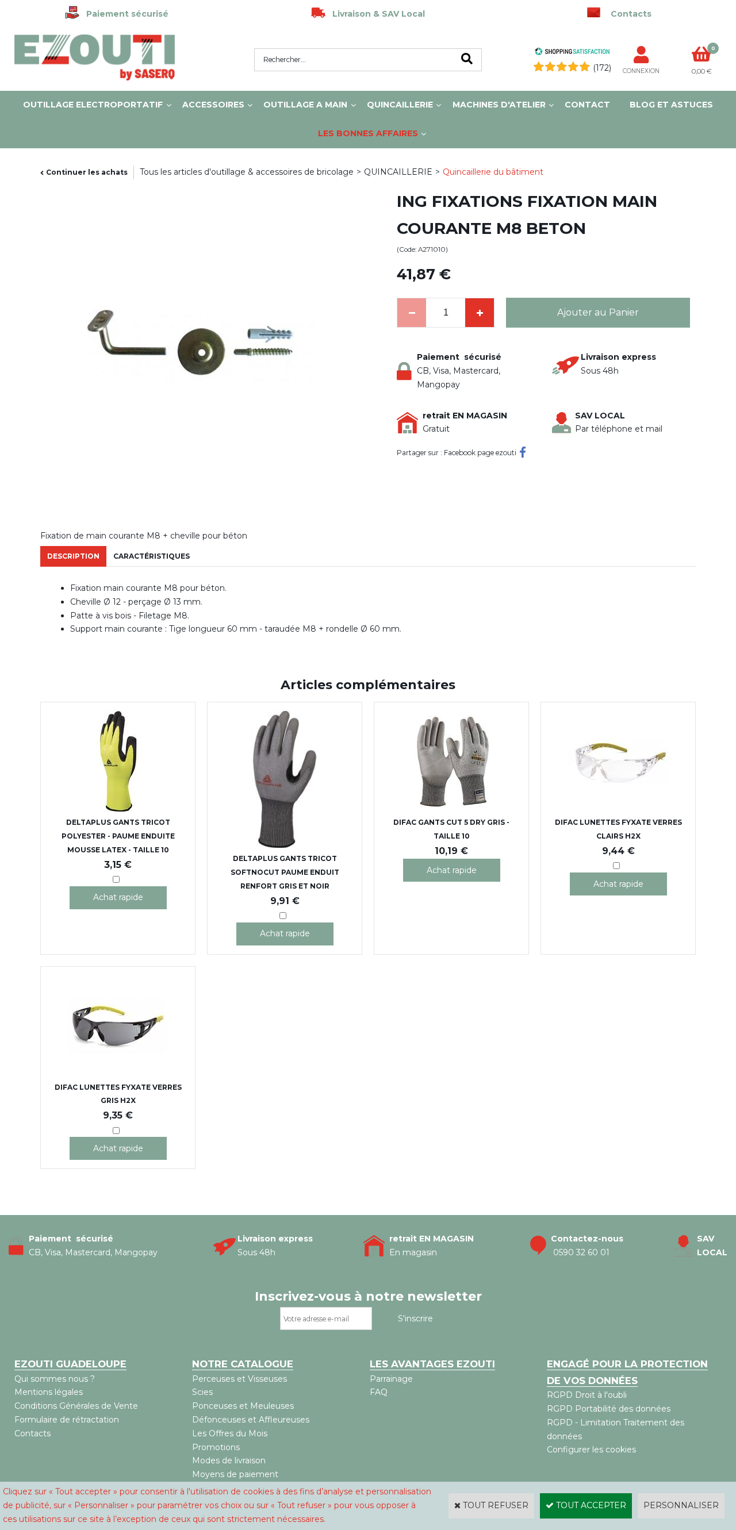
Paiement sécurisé (123, 14)
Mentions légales (48, 1392)
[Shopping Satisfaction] (572, 53)
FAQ (379, 1392)
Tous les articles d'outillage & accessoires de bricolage (247, 172)
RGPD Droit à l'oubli (587, 1395)
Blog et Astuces (671, 104)
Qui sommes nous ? (54, 1379)
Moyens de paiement (235, 1474)
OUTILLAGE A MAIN (305, 104)
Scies (202, 1392)
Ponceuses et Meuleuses (243, 1406)
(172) (602, 68)
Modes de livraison (229, 1460)
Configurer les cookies (591, 1449)
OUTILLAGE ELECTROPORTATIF (93, 104)
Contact (587, 104)
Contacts (32, 1433)
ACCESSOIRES (213, 104)
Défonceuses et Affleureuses (250, 1419)
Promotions (216, 1447)
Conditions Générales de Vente (76, 1406)
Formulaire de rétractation (66, 1419)
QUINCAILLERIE (400, 104)
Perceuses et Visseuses (239, 1379)
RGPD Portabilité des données (608, 1409)
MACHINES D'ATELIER (499, 104)
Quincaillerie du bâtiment (493, 172)
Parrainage (391, 1379)
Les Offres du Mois (229, 1433)
